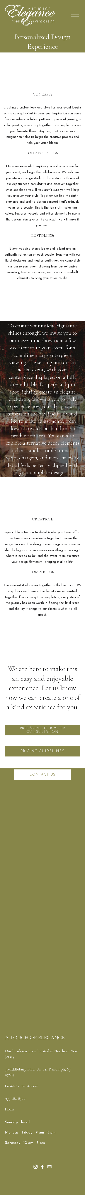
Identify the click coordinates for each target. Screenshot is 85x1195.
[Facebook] (42, 1166)
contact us (42, 774)
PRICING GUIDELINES (43, 751)
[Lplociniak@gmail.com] (49, 1166)
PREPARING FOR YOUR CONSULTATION (42, 730)
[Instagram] (35, 1166)
